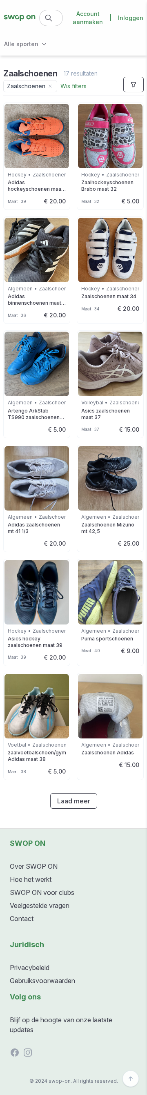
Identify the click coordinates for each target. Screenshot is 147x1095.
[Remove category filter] (50, 86)
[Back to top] (130, 1078)
